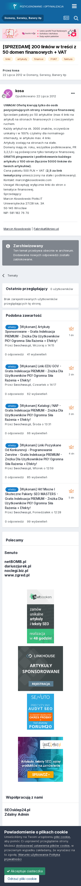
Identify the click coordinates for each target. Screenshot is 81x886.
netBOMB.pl (15, 561)
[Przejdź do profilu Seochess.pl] (71, 329)
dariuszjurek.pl (17, 566)
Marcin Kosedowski (17, 228)
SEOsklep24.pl (17, 810)
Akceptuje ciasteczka (26, 871)
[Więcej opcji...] (72, 93)
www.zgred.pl (16, 575)
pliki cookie (62, 837)
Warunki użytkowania (33, 854)
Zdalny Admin (16, 814)
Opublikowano (35, 96)
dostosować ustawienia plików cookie (43, 845)
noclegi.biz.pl (16, 570)
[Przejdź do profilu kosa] (8, 93)
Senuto (11, 552)
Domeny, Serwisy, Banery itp (46, 75)
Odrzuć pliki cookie (22, 879)
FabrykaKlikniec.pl (46, 228)
